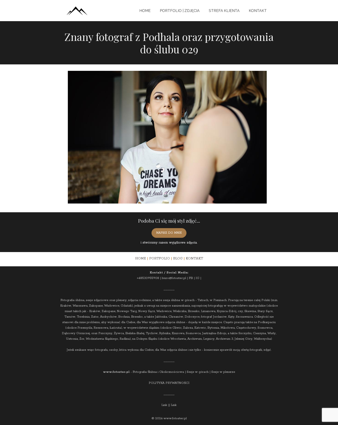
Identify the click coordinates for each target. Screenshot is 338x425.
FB (191, 278)
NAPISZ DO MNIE (169, 233)
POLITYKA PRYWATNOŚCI (169, 383)
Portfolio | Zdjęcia (180, 11)
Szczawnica (244, 317)
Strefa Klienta (224, 11)
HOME (140, 258)
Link (164, 405)
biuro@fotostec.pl (174, 278)
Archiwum (194, 339)
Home (145, 11)
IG (197, 278)
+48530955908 (148, 278)
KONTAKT (194, 258)
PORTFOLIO (159, 258)
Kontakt (258, 11)
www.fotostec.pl (116, 372)
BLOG (178, 258)
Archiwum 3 (224, 339)
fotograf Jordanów (214, 317)
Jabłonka (161, 317)
